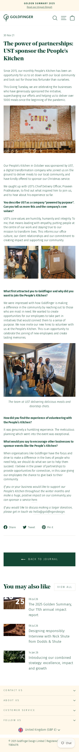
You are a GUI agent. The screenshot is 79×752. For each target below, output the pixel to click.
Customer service (19, 710)
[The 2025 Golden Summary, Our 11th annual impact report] (14, 603)
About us (12, 700)
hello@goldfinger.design (48, 512)
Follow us (12, 720)
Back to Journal (42, 559)
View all (64, 586)
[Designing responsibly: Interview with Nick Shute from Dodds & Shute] (14, 630)
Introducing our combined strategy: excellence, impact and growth (51, 663)
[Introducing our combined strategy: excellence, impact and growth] (14, 657)
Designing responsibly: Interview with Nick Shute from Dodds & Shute (49, 636)
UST (70, 165)
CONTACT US (13, 690)
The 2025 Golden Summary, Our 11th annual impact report (50, 609)
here (34, 500)
